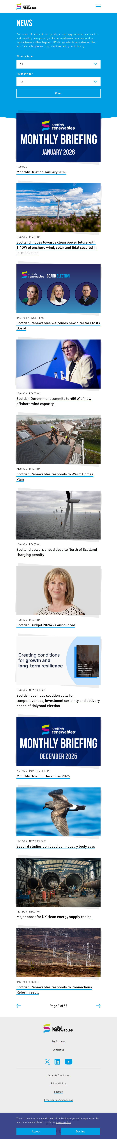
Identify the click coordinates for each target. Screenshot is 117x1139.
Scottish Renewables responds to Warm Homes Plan (58, 448)
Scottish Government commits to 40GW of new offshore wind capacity (58, 373)
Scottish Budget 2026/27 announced (58, 597)
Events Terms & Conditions (58, 1099)
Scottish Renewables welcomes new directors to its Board (58, 297)
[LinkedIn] (57, 1062)
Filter (58, 93)
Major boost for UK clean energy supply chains (58, 888)
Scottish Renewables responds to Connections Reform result (58, 961)
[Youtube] (68, 1062)
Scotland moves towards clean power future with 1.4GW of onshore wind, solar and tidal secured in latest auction (58, 219)
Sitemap (58, 1091)
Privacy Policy (58, 1083)
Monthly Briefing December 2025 (58, 748)
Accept (36, 1131)
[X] (47, 1062)
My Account (58, 1041)
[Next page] (98, 1006)
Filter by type (24, 56)
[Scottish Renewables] (26, 6)
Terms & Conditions (58, 1075)
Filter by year (24, 73)
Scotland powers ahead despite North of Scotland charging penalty (58, 524)
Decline (80, 1131)
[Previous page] (18, 1006)
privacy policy (63, 1121)
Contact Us (58, 1049)
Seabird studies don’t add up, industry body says (58, 818)
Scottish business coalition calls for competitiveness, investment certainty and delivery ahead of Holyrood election (58, 672)
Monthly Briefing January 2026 (58, 144)
